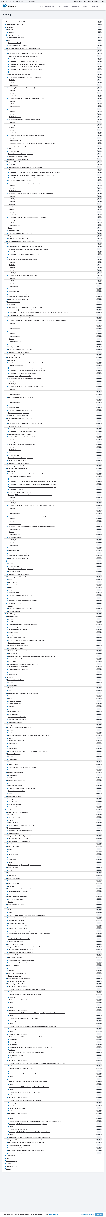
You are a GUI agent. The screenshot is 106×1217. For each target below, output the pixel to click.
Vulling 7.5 (12, 1134)
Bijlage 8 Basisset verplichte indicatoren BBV (20, 888)
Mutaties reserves (13, 653)
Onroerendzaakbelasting (15, 584)
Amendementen (12, 674)
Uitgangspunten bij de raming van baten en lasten (22, 820)
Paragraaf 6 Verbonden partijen (16, 780)
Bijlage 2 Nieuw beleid (13, 828)
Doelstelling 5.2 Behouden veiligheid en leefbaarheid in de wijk (27, 370)
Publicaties (4, 1)
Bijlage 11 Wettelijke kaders (15, 944)
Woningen (11, 851)
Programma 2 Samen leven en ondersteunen (19, 162)
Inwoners (10, 849)
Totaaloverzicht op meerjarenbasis (18, 645)
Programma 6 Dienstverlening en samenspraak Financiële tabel (26, 1150)
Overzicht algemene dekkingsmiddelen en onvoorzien (22, 577)
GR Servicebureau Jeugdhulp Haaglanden (19, 917)
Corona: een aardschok (14, 43)
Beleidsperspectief (13, 151)
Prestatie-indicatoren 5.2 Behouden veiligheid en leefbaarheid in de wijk (29, 1087)
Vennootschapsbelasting (14, 603)
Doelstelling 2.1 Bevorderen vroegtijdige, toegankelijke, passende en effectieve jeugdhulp (34, 172)
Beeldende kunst (12, 748)
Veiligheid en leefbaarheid (16, 365)
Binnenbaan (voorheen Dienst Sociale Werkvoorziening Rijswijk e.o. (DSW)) (29, 933)
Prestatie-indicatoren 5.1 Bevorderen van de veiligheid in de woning (28, 1081)
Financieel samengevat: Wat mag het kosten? (20, 154)
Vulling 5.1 (12, 1084)
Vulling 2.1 (12, 1015)
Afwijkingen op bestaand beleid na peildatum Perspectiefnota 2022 (27, 640)
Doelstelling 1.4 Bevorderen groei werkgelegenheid (24, 66)
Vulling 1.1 (12, 991)
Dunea (10, 912)
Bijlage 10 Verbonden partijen (15, 904)
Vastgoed (10, 746)
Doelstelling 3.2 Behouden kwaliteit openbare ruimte (24, 254)
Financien (11, 339)
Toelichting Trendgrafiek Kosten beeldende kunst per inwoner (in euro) (28, 751)
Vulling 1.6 (12, 1007)
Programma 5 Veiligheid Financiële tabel (19, 1147)
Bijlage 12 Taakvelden (13, 965)
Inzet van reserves (13, 822)
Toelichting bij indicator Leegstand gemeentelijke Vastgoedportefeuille (29, 1132)
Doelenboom (11, 51)
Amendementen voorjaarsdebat (17, 460)
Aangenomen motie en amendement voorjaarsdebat (22, 600)
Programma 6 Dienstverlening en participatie (20, 418)
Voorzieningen (12, 875)
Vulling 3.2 (12, 1058)
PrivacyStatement (11, 1166)
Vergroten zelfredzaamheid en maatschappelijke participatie (26, 169)
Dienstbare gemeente (15, 426)
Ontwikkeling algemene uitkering (17, 629)
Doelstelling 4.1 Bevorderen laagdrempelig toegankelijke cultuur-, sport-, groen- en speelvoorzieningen (38, 312)
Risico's (10, 148)
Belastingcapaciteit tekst (15, 722)
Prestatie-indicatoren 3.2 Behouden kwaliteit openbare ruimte (26, 1052)
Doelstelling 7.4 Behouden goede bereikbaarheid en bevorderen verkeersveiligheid (32, 487)
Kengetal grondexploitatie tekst (17, 717)
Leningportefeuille (13, 764)
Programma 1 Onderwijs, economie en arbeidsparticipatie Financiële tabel (29, 1137)
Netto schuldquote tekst (15, 711)
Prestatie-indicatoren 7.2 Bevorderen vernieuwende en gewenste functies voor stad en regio (35, 1121)
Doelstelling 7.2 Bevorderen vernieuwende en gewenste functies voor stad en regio (32, 481)
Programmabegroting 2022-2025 (18, 1)
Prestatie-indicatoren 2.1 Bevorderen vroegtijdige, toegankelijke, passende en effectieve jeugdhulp (37, 1013)
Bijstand (10, 862)
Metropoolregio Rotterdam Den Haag (19, 931)
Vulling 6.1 (12, 1110)
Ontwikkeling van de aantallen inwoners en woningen (23, 624)
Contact (8, 1163)
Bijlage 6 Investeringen (13, 878)
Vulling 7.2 (12, 1126)
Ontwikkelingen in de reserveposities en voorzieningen (23, 664)
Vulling (10, 690)
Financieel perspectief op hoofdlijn (18, 45)
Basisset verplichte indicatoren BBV (18, 891)
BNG (9, 907)
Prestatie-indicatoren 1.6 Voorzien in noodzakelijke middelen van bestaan (29, 1005)
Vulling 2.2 (12, 1023)
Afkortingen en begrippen (15, 899)
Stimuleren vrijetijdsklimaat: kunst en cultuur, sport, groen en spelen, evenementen (32, 310)
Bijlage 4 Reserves (12, 867)
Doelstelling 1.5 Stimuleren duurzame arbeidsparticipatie (25, 69)
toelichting (12, 125)
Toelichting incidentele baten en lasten (19, 651)
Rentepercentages (13, 632)
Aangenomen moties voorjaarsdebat (18, 156)
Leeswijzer (10, 29)
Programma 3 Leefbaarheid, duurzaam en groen (20, 241)
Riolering (10, 738)
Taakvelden (11, 968)
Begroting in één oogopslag (15, 35)
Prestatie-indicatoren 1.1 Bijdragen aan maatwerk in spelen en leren (28, 989)
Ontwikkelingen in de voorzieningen (18, 666)
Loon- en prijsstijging (14, 627)
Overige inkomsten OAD (15, 590)
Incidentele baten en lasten (15, 648)
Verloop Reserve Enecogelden (16, 981)
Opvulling (11, 843)
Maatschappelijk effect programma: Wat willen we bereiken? (25, 53)
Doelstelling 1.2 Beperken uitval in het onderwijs (23, 61)
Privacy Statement (53, 1214)
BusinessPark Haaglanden (15, 941)
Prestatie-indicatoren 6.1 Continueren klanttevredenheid (25, 1100)
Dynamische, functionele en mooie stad (20, 476)
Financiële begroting (62, 6)
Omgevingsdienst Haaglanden (16, 923)
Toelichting (12, 80)
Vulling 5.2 (12, 1089)
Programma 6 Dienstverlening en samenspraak (21, 960)
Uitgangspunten (12, 685)
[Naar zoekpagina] (102, 6)
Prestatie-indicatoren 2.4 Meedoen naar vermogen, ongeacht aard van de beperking (32, 1026)
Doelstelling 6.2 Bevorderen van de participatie (22, 431)
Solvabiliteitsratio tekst (14, 714)
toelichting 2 (13, 1042)
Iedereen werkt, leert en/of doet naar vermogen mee (23, 56)
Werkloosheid (12, 859)
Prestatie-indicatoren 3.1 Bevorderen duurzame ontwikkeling (26, 1036)
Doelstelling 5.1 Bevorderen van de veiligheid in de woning (25, 368)
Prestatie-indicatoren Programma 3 (18, 1034)
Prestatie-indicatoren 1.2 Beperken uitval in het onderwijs (25, 994)
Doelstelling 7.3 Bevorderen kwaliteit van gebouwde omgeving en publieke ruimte (32, 484)
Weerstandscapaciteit (14, 701)
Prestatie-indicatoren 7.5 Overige (18, 1129)
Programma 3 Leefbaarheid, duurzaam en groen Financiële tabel (26, 1142)
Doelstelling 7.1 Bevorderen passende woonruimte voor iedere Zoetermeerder (31, 479)
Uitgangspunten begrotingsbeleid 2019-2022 (21, 825)
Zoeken (8, 1158)
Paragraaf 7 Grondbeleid (14, 796)
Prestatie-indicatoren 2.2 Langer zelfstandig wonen (23, 1018)
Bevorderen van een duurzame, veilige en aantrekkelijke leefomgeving (28, 249)
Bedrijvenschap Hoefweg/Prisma (17, 928)
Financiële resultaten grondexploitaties (19, 806)
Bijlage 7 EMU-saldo (13, 883)
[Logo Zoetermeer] (9, 7)
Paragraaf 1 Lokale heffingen (15, 680)
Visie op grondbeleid (14, 801)
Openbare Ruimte (13, 732)
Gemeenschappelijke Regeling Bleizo (18, 925)
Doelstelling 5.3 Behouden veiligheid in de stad (22, 373)
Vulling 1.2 (12, 997)
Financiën (11, 82)
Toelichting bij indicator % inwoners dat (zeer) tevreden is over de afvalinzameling (32, 1047)
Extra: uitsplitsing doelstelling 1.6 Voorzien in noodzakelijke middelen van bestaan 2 (32, 146)
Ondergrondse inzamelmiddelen (17, 740)
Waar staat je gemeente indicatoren (18, 159)
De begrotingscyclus (14, 817)
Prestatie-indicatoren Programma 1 (18, 986)
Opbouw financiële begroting (16, 643)
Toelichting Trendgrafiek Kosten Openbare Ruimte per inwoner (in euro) (28, 735)
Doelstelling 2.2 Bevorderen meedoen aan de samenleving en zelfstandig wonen (31, 175)
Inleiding (9, 40)
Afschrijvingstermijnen (14, 635)
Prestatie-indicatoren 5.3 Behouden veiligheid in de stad (24, 1092)
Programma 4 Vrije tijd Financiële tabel (19, 1145)
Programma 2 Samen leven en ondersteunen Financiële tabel (25, 1140)
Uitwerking (11, 706)
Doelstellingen (95, 6)
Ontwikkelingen (12, 759)
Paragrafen (75, 6)
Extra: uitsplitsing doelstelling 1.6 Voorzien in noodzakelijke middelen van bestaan (32, 143)
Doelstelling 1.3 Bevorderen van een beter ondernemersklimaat (27, 64)
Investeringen (12, 661)
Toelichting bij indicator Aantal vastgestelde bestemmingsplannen (28, 1124)
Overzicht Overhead (13, 561)
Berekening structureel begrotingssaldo (19, 658)
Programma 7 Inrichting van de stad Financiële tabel (22, 1153)
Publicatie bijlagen (11, 1161)
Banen (10, 857)
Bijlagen (84, 6)
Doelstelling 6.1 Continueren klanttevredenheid (22, 429)
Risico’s (10, 698)
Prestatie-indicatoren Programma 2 (18, 1010)
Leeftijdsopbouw (13, 854)
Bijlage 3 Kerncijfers (13, 846)
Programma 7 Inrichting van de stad (17, 468)
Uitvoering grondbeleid (14, 804)
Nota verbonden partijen (15, 785)
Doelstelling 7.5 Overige (16, 489)
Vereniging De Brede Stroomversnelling (19, 939)
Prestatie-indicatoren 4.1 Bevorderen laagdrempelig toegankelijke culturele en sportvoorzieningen (37, 1063)
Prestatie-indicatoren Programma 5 (18, 1079)
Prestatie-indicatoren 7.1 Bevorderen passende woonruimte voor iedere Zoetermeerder (33, 1116)
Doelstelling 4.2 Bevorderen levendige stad (21, 315)
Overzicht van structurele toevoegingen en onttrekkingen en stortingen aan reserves (31, 656)
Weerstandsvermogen (14, 703)
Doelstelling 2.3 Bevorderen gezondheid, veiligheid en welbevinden (28, 177)
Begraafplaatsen (12, 743)
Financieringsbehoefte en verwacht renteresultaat (22, 767)
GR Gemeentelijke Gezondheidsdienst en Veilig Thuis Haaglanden (26, 915)
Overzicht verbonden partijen (16, 791)
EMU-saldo (11, 672)
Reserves (10, 870)
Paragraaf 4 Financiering (14, 754)
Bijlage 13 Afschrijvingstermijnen (16, 973)
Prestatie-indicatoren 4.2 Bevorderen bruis (21, 1068)
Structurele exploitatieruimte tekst (18, 719)
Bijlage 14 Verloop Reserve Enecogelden (18, 978)
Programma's (49, 6)
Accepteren (99, 1214)
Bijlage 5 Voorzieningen (14, 873)
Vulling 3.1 (12, 1050)
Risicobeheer (11, 762)
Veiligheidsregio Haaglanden (16, 920)
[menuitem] (80, 1)
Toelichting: (12, 1021)
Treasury (10, 587)
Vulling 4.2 (12, 1076)
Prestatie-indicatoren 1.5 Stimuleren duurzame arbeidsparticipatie (27, 999)
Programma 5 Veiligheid (14, 357)
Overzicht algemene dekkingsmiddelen (19, 841)
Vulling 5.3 (12, 1095)
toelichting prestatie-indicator (18, 1108)
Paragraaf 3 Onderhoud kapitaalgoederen (19, 727)
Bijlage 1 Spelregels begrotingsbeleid (17, 812)
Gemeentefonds (12, 582)
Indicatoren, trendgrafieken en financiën (19, 74)
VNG (9, 936)
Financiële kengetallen (14, 709)
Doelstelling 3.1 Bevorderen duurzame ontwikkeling (24, 251)
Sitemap (8, 1169)
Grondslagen (11, 621)
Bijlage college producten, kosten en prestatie (20, 984)
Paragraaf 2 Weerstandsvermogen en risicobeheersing (22, 693)
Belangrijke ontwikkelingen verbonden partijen (21, 788)
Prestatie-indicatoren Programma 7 (18, 1113)
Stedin (10, 910)
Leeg (9, 894)
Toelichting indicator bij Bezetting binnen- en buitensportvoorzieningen (29, 1073)
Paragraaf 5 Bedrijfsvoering (15, 772)
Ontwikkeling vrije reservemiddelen (18, 669)
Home (41, 6)
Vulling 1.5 (12, 1002)
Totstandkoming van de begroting (17, 637)
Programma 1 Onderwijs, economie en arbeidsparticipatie (23, 48)
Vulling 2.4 (12, 1031)
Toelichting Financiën (15, 85)
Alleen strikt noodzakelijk (87, 1214)
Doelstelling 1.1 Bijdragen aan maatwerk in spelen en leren (25, 58)
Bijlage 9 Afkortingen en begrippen (17, 896)
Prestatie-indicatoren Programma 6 (18, 1097)
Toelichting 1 (13, 1039)
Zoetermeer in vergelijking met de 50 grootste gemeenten (24, 865)
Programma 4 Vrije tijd (13, 302)
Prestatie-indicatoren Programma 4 (18, 1060)
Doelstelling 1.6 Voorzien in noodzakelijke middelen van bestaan (27, 72)
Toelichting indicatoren (15, 336)
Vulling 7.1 (12, 1118)
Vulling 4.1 (12, 1066)
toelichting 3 (13, 1044)
